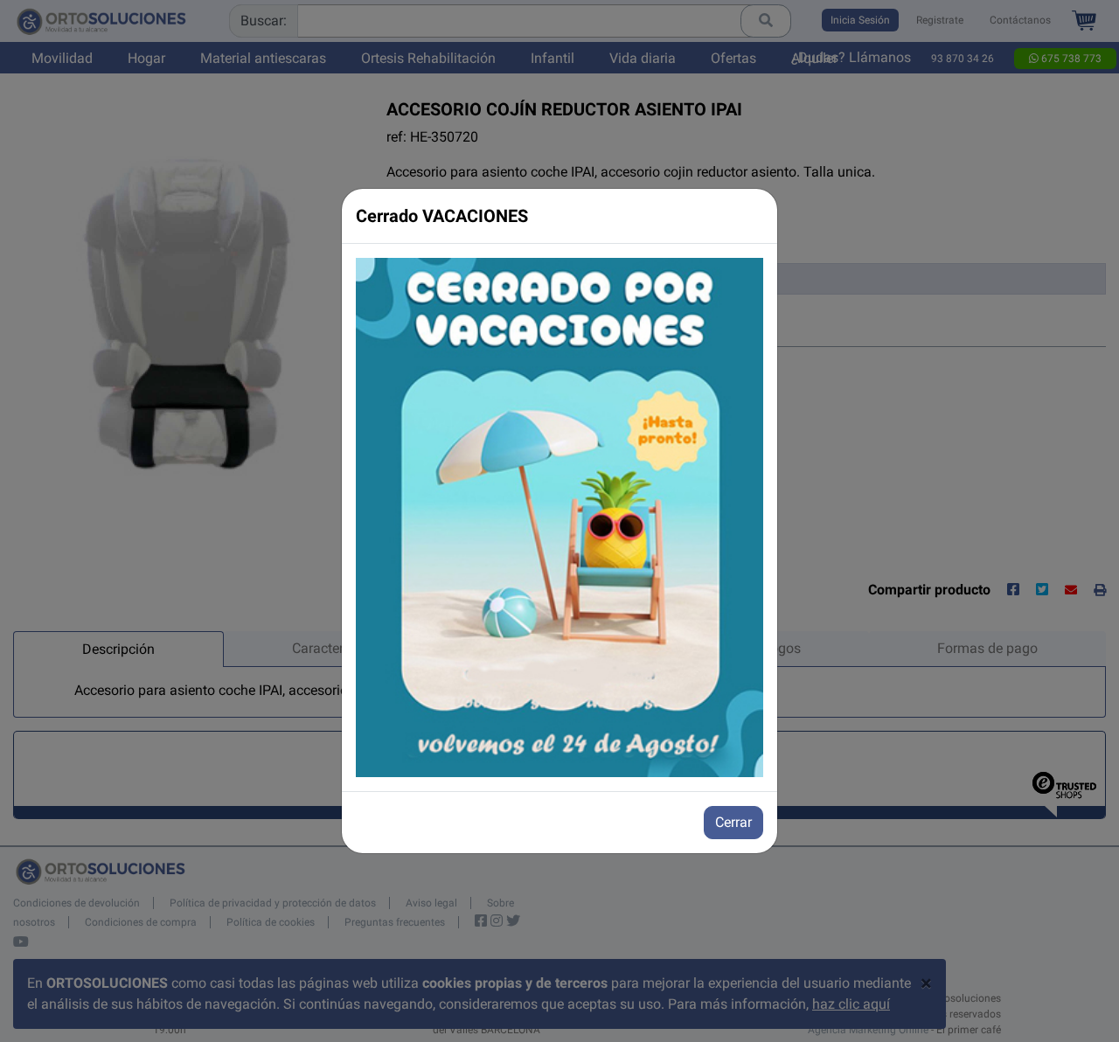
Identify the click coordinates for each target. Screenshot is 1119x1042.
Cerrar (733, 822)
